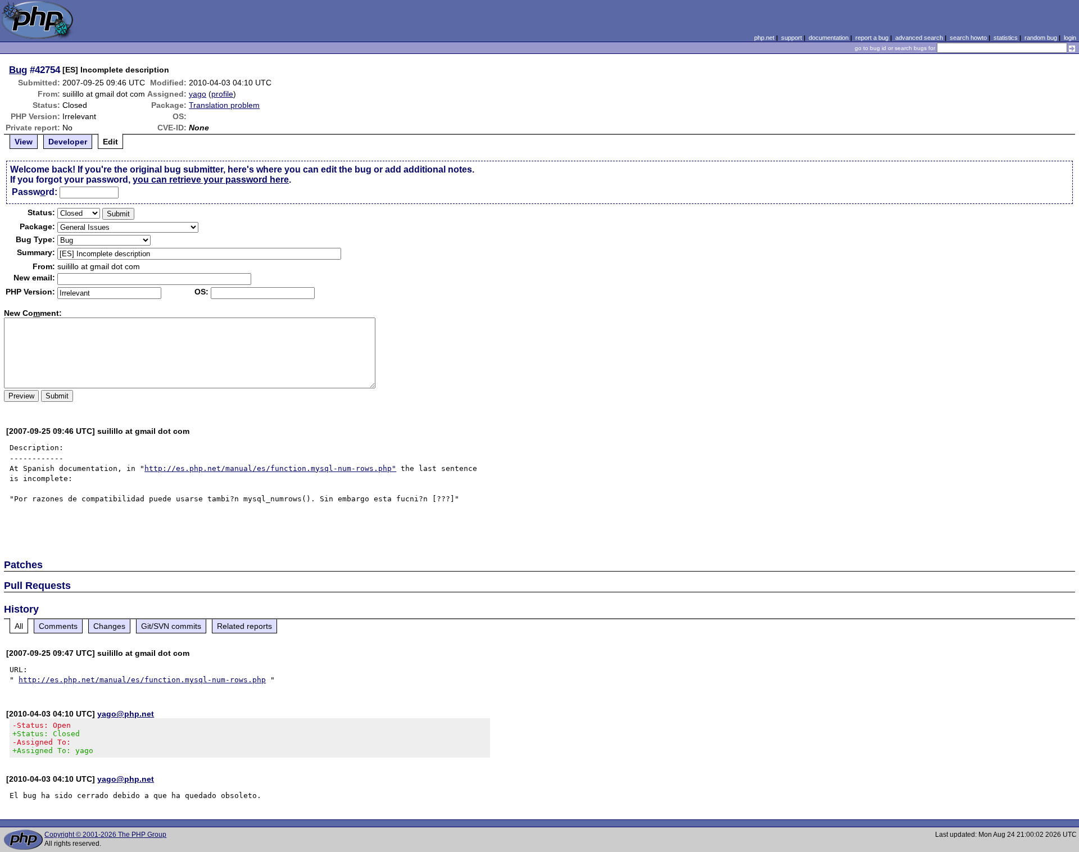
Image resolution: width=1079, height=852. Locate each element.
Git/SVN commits (171, 626)
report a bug (871, 37)
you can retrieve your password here (211, 179)
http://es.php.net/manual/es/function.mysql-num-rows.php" (270, 468)
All (19, 626)
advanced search (919, 37)
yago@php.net (125, 713)
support (791, 37)
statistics (1006, 37)
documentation (829, 37)
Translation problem (224, 105)
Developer (67, 141)
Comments (58, 626)
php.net (764, 37)
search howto (968, 37)
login (1070, 37)
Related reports (244, 626)
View (24, 141)
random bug (1040, 37)
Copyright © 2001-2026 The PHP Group (105, 835)
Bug (18, 69)
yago (197, 93)
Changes (109, 626)
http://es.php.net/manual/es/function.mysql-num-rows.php (142, 680)
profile (222, 93)
